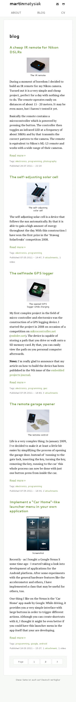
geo (45, 388)
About (16, 12)
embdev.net (18, 336)
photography (50, 161)
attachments (51, 257)
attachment (51, 648)
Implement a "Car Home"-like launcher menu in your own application (35, 506)
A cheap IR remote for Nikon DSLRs (34, 49)
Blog (41, 12)
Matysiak (25, 3)
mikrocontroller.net (43, 331)
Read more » (17, 155)
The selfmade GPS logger (31, 273)
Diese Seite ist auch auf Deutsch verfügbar (38, 679)
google (34, 643)
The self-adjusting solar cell (34, 177)
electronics (21, 161)
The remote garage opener (32, 404)
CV (63, 12)
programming (35, 161)
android (43, 643)
